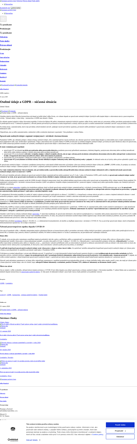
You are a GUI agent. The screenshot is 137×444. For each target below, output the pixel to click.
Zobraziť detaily (32, 440)
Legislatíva (9, 283)
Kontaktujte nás (5, 8)
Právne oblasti (27, 1)
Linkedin (24, 85)
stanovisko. (36, 214)
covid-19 (3, 295)
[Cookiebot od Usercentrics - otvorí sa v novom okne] (13, 440)
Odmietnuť (120, 437)
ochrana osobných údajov (29, 295)
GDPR (2, 283)
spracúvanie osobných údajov (30, 272)
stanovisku (16, 187)
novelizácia (18, 221)
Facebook (11, 85)
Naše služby (36, 1)
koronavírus (16, 295)
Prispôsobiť (119, 431)
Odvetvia (19, 1)
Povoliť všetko (120, 425)
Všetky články (4, 322)
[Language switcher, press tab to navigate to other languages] (8, 4)
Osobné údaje (43, 295)
